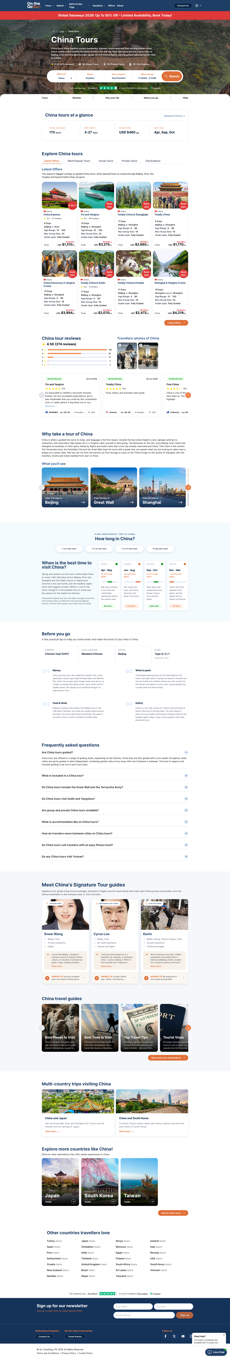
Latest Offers (174, 322)
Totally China (113, 384)
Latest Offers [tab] (51, 160)
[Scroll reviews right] (188, 395)
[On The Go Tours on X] (174, 1336)
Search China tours (171, 1213)
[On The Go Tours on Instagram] (192, 1336)
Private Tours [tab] (129, 160)
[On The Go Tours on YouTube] (183, 1336)
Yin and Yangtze (54, 384)
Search (174, 76)
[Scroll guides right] (188, 1028)
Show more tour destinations (166, 1057)
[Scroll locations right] (188, 487)
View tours (51, 1131)
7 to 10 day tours (99, 548)
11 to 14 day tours (129, 548)
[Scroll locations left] (42, 487)
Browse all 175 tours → (174, 116)
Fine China (173, 384)
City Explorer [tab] (153, 160)
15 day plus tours (160, 548)
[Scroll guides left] (42, 1028)
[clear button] (71, 77)
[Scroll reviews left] (42, 395)
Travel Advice (75, 1336)
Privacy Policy (69, 1353)
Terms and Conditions (48, 1353)
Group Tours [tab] (106, 160)
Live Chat (218, 1352)
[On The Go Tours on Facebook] (165, 1336)
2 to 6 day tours (69, 548)
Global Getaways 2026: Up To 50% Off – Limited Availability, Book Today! (115, 15)
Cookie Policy (86, 1353)
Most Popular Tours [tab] (79, 160)
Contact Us (183, 5)
